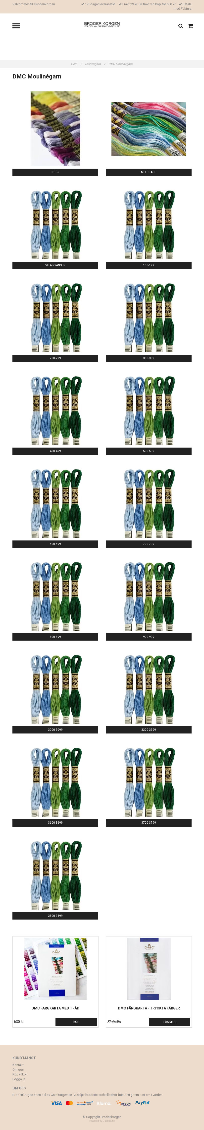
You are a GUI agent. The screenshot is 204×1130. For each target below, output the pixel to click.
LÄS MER (169, 1022)
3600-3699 (55, 822)
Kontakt (18, 1065)
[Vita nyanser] (55, 222)
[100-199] (149, 222)
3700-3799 (148, 822)
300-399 (148, 358)
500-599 (148, 451)
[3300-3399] (149, 686)
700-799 (148, 544)
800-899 (55, 637)
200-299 (55, 358)
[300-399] (149, 314)
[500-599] (149, 407)
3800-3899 (55, 916)
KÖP (76, 1022)
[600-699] (55, 500)
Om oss (18, 1069)
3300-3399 (148, 729)
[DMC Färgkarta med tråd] (55, 969)
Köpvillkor (19, 1074)
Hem (76, 64)
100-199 (148, 265)
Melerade (148, 172)
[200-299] (55, 314)
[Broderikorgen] (102, 24)
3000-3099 (55, 729)
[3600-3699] (55, 779)
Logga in (18, 1079)
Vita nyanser (55, 265)
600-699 (55, 544)
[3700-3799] (149, 779)
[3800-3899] (55, 872)
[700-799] (149, 500)
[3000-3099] (55, 686)
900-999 (148, 637)
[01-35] (55, 128)
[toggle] (18, 26)
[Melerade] (149, 128)
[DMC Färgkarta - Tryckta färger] (148, 969)
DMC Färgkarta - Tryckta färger (149, 1008)
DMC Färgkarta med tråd (55, 1008)
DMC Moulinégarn (120, 64)
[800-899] (55, 593)
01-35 (55, 172)
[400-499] (55, 407)
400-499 (55, 451)
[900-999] (149, 593)
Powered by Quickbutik (102, 1121)
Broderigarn (95, 64)
